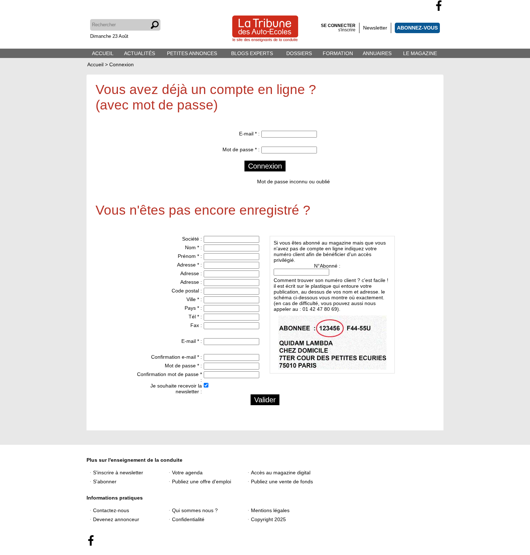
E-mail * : (249, 133)
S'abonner (104, 481)
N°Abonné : (327, 266)
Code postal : (187, 291)
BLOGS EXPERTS (252, 53)
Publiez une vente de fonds (282, 481)
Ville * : (194, 299)
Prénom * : (190, 256)
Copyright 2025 (268, 519)
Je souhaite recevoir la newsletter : (176, 388)
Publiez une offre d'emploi (201, 481)
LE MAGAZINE (420, 53)
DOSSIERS (299, 53)
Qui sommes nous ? (195, 510)
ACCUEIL (103, 53)
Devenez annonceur (116, 519)
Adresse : (191, 273)
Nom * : (193, 247)
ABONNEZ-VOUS (417, 28)
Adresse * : (189, 265)
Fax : (196, 325)
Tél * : (195, 316)
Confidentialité (188, 519)
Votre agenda (187, 472)
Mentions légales (270, 510)
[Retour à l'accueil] (265, 29)
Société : (192, 239)
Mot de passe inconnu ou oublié (293, 181)
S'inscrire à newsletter (118, 472)
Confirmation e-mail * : (176, 357)
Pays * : (193, 308)
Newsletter (375, 28)
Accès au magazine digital (280, 472)
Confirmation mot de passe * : (169, 377)
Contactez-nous (111, 510)
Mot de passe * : (241, 149)
